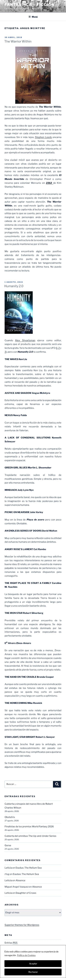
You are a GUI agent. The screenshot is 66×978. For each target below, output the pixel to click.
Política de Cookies (26, 955)
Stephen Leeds (43, 137)
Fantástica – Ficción (29, 4)
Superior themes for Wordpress (22, 925)
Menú (35, 16)
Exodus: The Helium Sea (29, 867)
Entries (11, 942)
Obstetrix (10, 817)
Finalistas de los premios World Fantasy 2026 (29, 826)
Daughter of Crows (26, 893)
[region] (33, 961)
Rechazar (33, 972)
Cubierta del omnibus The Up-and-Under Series (30, 836)
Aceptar (33, 963)
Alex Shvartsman (25, 340)
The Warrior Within (17, 41)
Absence (20, 880)
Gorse (8, 845)
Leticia (8, 867)
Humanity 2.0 (13, 286)
